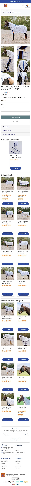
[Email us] (12, 439)
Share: (3, 92)
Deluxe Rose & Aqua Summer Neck (22, 408)
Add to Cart (16, 117)
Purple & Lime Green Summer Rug (23, 252)
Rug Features (4, 466)
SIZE (2, 104)
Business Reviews (4, 461)
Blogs (16, 448)
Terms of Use (18, 468)
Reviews (5, 134)
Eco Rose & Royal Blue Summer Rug (7, 192)
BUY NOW (15, 168)
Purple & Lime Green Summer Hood (23, 347)
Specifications (7, 130)
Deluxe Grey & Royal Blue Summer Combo (7, 252)
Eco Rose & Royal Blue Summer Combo (23, 192)
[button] (15, 121)
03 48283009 (6, 450)
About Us (3, 463)
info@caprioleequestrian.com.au (8, 453)
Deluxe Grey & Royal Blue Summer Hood (7, 347)
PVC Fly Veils (21, 377)
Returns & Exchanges (19, 452)
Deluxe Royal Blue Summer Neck (6, 408)
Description (6, 127)
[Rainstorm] (15, 478)
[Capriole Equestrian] (5, 5)
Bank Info (17, 463)
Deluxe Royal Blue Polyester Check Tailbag (15, 156)
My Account (17, 461)
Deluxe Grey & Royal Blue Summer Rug (23, 222)
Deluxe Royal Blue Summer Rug (6, 222)
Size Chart (3, 468)
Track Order (17, 450)
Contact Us (17, 455)
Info (23, 97)
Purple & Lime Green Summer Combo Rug (7, 282)
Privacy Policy (18, 466)
